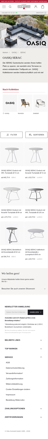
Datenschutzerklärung (15, 368)
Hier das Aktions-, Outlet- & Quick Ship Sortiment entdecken (24, 1)
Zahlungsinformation (14, 379)
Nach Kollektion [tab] (11, 89)
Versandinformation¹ (14, 373)
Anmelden (34, 312)
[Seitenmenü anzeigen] (4, 7)
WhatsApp (40, 13)
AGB (8, 362)
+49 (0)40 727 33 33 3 (9, 13)
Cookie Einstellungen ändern (18, 389)
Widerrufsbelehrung (14, 384)
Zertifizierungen (14, 417)
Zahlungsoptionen (15, 408)
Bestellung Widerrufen (15, 400)
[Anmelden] (36, 7)
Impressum (10, 395)
